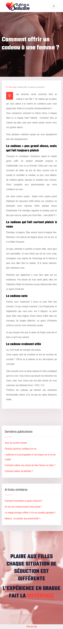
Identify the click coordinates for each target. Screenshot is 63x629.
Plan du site (31, 626)
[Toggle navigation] (53, 6)
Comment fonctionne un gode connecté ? (24, 500)
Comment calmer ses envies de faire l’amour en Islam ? (30, 465)
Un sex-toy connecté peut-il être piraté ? (23, 506)
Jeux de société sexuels (16, 442)
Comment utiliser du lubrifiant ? (19, 471)
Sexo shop (12, 87)
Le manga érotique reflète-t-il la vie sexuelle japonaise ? (30, 512)
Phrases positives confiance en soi (20, 448)
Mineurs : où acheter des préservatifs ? (22, 518)
